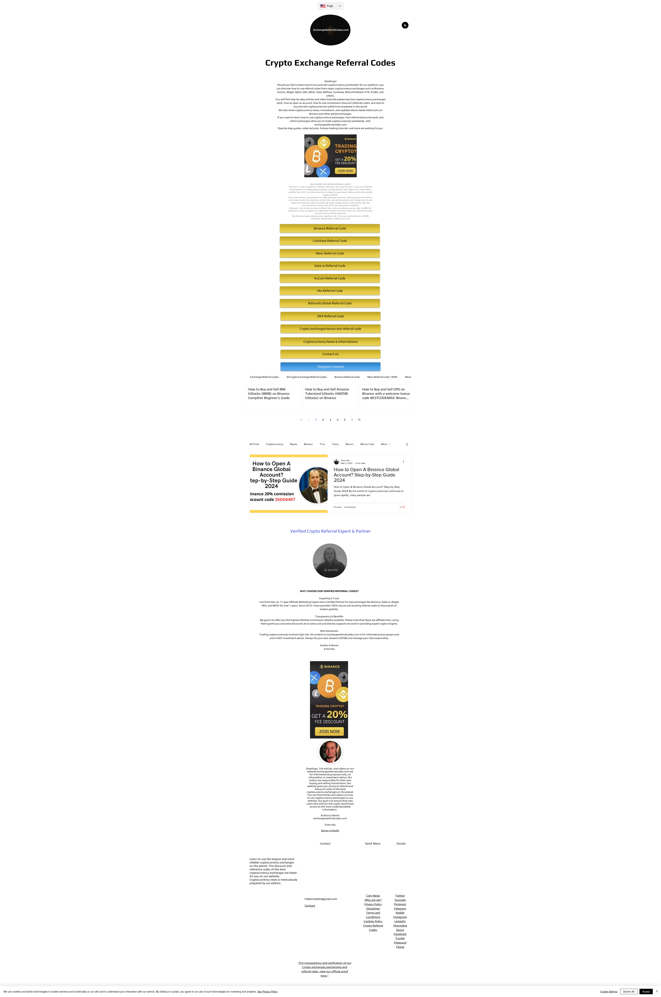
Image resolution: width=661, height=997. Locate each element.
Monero (308, 444)
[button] (407, 444)
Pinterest (400, 904)
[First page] (301, 420)
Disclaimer (373, 908)
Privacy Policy (373, 904)
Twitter (400, 895)
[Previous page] (309, 420)
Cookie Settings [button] (608, 991)
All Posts (254, 444)
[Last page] (359, 420)
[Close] (657, 991)
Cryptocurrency (274, 444)
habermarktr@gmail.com (321, 899)
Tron (322, 444)
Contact (310, 905)
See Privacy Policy (267, 991)
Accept (646, 991)
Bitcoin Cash (367, 444)
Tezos (335, 444)
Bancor (350, 444)
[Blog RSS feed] (405, 25)
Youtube (400, 900)
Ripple (293, 444)
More (384, 444)
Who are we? (373, 900)
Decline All (628, 991)
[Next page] (352, 420)
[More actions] (404, 462)
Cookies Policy (373, 921)
